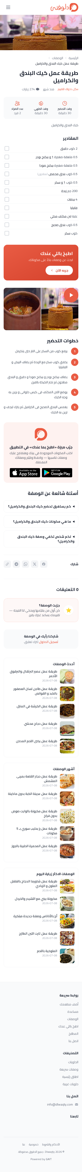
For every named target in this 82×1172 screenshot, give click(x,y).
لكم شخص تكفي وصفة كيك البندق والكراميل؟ (45, 538)
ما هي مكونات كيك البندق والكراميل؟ (42, 521)
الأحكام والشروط (51, 1144)
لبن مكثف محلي (60, 216)
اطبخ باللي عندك (68, 1026)
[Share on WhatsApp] (25, 564)
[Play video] (41, 309)
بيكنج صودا (46, 165)
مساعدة (72, 1012)
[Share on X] (34, 564)
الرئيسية (73, 58)
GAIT (49, 1159)
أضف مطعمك (69, 1004)
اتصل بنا (73, 1041)
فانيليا (73, 208)
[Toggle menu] (8, 7)
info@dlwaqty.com (60, 1104)
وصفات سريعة (68, 1069)
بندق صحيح (58, 225)
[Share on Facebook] (43, 564)
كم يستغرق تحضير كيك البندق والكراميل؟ (39, 506)
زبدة (64, 191)
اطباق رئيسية (70, 1077)
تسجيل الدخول (48, 642)
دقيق (64, 148)
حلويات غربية (70, 1084)
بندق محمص (57, 174)
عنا (23, 1144)
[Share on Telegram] (16, 564)
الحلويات (73, 1062)
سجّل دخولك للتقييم (68, 89)
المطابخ (73, 1034)
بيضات (71, 199)
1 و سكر (60, 182)
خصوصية (33, 1144)
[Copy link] (7, 564)
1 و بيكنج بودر (45, 157)
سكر (67, 233)
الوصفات (57, 58)
